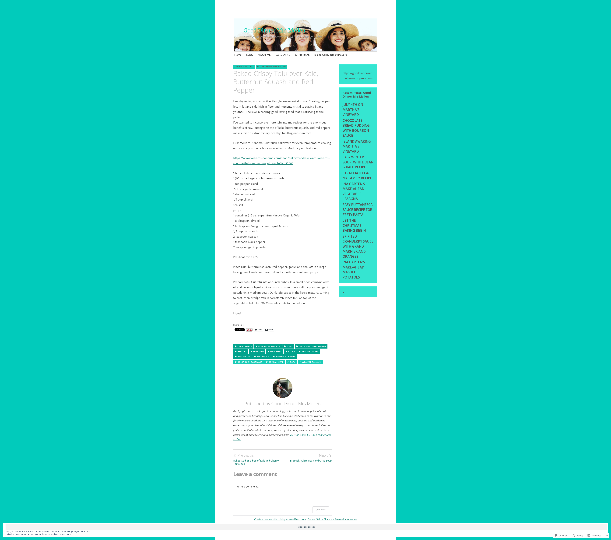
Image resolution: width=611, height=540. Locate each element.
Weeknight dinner (285, 357)
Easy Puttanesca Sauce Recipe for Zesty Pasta (358, 209)
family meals (245, 347)
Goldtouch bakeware (250, 362)
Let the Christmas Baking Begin (354, 225)
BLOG (249, 54)
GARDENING (282, 54)
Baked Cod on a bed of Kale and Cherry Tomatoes (256, 459)
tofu (292, 362)
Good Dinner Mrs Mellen (274, 30)
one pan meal (276, 362)
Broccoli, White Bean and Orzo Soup (311, 457)
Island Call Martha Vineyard (330, 54)
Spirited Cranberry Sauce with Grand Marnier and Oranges (358, 246)
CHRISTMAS (302, 54)
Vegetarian (263, 357)
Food (289, 347)
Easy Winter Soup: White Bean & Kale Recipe (358, 162)
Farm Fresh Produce (269, 347)
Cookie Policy (65, 534)
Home (238, 54)
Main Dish (258, 352)
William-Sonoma (311, 362)
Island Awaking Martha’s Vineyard (357, 146)
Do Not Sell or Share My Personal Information (332, 519)
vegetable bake (310, 352)
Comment (321, 509)
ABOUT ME (264, 54)
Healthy (242, 352)
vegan (291, 352)
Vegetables (244, 357)
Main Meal (276, 352)
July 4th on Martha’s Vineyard (353, 109)
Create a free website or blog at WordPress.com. (280, 519)
